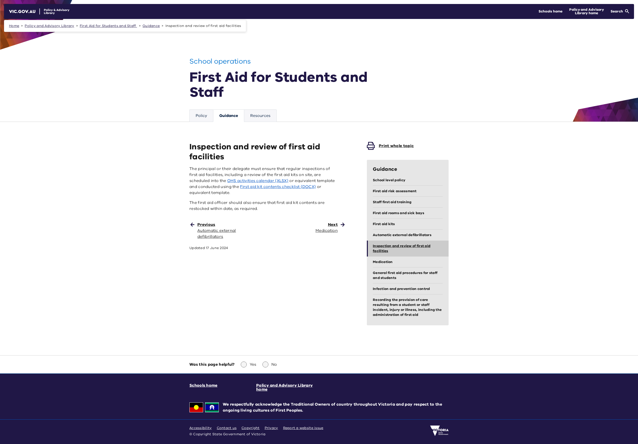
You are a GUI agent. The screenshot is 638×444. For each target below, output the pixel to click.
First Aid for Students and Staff (108, 25)
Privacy (271, 428)
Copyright (250, 428)
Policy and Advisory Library (49, 25)
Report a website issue (303, 428)
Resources (260, 115)
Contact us (227, 428)
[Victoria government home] (439, 431)
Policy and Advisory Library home (284, 387)
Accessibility (200, 428)
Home (14, 25)
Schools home (203, 385)
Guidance (151, 25)
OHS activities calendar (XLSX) (257, 180)
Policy (201, 115)
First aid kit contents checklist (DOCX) (278, 186)
